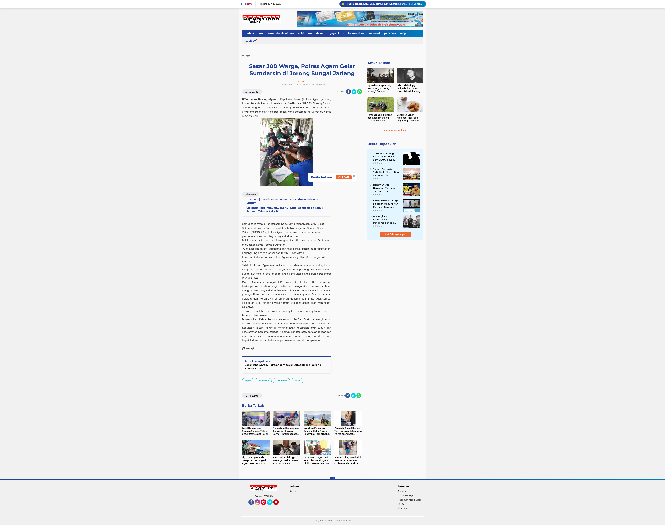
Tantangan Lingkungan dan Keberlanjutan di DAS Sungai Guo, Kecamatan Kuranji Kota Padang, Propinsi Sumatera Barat (380, 118)
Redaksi (402, 491)
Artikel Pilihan (378, 63)
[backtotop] (332, 480)
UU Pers (402, 504)
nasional (374, 33)
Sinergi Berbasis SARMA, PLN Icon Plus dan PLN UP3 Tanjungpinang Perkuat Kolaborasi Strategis (386, 172)
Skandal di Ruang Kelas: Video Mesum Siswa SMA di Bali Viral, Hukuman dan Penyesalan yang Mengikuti (384, 156)
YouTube (278, 506)
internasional (356, 33)
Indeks (250, 33)
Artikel (293, 491)
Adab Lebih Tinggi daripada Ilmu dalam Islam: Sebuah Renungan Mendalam (410, 88)
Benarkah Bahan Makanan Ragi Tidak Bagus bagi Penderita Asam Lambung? (408, 118)
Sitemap (402, 508)
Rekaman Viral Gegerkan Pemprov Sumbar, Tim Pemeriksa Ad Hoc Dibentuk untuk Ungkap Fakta (384, 188)
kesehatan (263, 380)
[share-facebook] (348, 91)
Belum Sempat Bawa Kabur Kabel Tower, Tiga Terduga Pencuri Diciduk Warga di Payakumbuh (384, 4)
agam (248, 380)
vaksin (297, 380)
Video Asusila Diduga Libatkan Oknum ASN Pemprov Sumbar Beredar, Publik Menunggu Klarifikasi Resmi (386, 204)
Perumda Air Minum (281, 33)
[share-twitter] (354, 91)
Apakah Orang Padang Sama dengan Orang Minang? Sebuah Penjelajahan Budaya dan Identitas (379, 88)
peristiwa (390, 33)
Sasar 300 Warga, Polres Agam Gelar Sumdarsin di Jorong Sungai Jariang (283, 366)
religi (403, 33)
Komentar (253, 92)
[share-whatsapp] (359, 91)
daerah (320, 33)
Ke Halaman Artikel (394, 130)
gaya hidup (337, 33)
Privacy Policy (405, 495)
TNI (310, 33)
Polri (301, 33)
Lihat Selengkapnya (394, 234)
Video (252, 40)
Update (344, 177)
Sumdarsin (281, 380)
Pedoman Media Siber (409, 500)
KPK (261, 33)
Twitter (271, 506)
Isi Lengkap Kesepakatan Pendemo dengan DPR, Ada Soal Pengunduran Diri (383, 219)
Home (248, 4)
